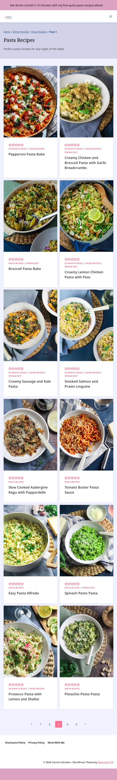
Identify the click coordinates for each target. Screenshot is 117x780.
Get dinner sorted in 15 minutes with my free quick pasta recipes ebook (56, 5)
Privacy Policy (36, 742)
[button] (10, 145)
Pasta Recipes (38, 31)
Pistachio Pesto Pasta (82, 694)
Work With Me (56, 742)
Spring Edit (71, 152)
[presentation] (30, 101)
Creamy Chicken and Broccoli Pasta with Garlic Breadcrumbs (85, 162)
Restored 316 (105, 762)
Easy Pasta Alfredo (24, 593)
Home (7, 31)
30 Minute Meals (18, 148)
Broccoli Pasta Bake (25, 268)
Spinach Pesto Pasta (81, 593)
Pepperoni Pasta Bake (27, 154)
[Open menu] (110, 16)
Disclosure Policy (15, 742)
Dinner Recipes (21, 31)
